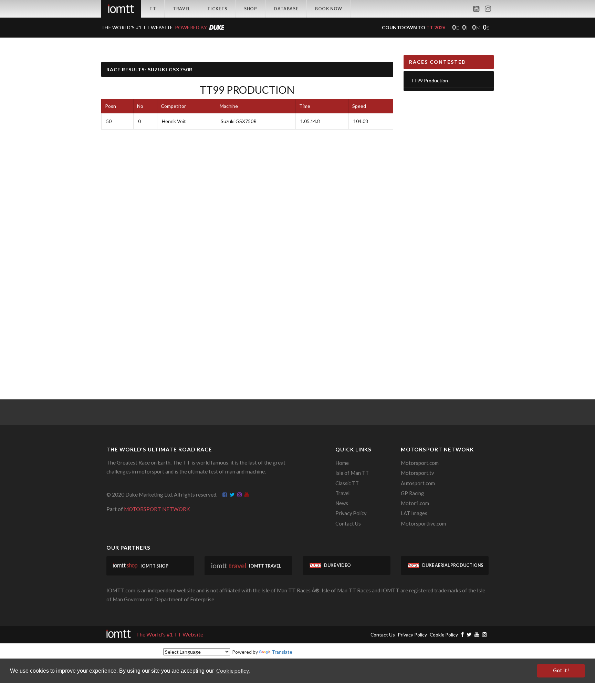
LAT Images (414, 513)
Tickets (217, 8)
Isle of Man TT (352, 473)
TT (152, 8)
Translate (282, 652)
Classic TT (347, 483)
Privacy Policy (350, 513)
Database (286, 8)
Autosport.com (418, 483)
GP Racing (412, 493)
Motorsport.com (420, 463)
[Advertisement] (449, 203)
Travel (181, 8)
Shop (250, 8)
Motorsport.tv (417, 473)
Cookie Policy (444, 635)
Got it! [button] (561, 670)
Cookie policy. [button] (233, 670)
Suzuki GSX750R (239, 121)
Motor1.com (415, 503)
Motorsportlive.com (423, 524)
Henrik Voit (174, 121)
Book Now (328, 8)
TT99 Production (247, 89)
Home (342, 463)
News (341, 503)
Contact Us (348, 524)
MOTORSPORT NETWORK (157, 509)
